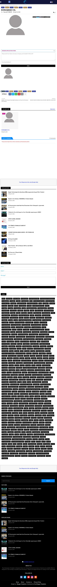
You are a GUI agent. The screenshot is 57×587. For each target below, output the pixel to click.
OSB (26, 413)
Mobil (16, 403)
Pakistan (51, 413)
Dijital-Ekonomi (50, 336)
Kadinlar (45, 382)
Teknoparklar (27, 436)
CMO (44, 327)
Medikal (37, 396)
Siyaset (27, 429)
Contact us (29, 582)
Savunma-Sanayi (27, 422)
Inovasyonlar (47, 375)
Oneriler (44, 410)
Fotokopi (20, 355)
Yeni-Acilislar (48, 451)
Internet (10, 377)
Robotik (11, 420)
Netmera (5, 408)
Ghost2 (11, 7)
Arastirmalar (22, 305)
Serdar (11, 425)
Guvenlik (5, 367)
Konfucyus (31, 386)
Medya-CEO (51, 396)
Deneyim (15, 334)
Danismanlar (36, 332)
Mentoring (38, 398)
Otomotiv (31, 413)
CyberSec (20, 332)
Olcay (11, 410)
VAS (53, 444)
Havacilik (5, 370)
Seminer (5, 425)
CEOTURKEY (30, 322)
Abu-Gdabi (17, 298)
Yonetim (18, 455)
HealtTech (12, 370)
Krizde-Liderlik (39, 386)
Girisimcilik (20, 363)
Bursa (27, 317)
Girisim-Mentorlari (49, 360)
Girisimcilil (50, 363)
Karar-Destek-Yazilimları (27, 384)
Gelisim (16, 358)
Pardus (4, 415)
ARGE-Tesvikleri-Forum (39, 305)
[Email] (22, 94)
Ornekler (15, 413)
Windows (49, 446)
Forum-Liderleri (13, 355)
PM (44, 415)
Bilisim (30, 313)
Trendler (28, 441)
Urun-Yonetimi (33, 444)
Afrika (19, 301)
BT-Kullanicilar (47, 315)
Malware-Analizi (6, 396)
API (16, 305)
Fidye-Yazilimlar (40, 351)
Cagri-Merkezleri (37, 320)
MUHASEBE (5, 405)
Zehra (49, 455)
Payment (31, 415)
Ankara (4, 305)
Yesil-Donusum (24, 453)
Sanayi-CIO (11, 422)
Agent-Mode (25, 301)
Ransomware (48, 417)
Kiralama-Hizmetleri (46, 384)
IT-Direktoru (40, 379)
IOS (16, 377)
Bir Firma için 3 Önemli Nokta (15, 252)
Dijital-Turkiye (40, 339)
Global (11, 365)
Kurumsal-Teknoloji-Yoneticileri (33, 389)
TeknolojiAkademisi (7, 436)
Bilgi (32, 310)
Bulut (22, 317)
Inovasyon (29, 375)
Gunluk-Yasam (47, 365)
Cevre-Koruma (6, 324)
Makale (17, 394)
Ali (40, 303)
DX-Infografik (45, 341)
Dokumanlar (10, 341)
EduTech (14, 344)
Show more (52, 109)
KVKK (52, 389)
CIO (13, 327)
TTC (34, 441)
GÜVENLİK (12, 367)
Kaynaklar (37, 384)
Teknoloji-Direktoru (50, 434)
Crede (20, 329)
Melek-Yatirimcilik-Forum (8, 398)
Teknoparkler (36, 436)
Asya (48, 305)
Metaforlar (48, 401)
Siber (4, 427)
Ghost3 (16, 7)
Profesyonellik (19, 417)
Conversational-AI (7, 329)
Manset (14, 396)
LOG (50, 391)
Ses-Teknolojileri (25, 425)
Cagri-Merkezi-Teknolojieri (25, 320)
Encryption (36, 346)
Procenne (11, 417)
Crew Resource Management (37, 329)
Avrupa (10, 308)
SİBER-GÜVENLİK (21, 427)
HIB (18, 370)
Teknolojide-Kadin (18, 436)
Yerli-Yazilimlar (15, 453)
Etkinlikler (48, 348)
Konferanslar (23, 386)
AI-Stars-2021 (6, 303)
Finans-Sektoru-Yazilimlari (8, 353)
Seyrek (48, 425)
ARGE (29, 305)
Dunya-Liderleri (25, 341)
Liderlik (29, 391)
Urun (26, 444)
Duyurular (33, 341)
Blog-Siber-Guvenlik (24, 315)
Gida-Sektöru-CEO (27, 360)
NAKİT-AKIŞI (38, 405)
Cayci (12, 322)
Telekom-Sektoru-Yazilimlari (19, 439)
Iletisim (25, 372)
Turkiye (4, 444)
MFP (4, 403)
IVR (25, 382)
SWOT (11, 434)
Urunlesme (47, 444)
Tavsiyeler (23, 434)
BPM (32, 315)
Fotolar (27, 355)
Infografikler (14, 375)
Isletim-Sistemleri (14, 379)
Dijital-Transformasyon (29, 339)
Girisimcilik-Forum (28, 363)
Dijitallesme (48, 339)
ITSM (20, 382)
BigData (20, 310)
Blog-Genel (15, 315)
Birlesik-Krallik (46, 313)
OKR (52, 408)
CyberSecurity (27, 332)
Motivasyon (48, 403)
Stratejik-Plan (36, 432)
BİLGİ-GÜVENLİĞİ (49, 310)
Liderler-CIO (22, 391)
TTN (44, 441)
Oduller (32, 408)
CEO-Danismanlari (20, 322)
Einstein (19, 346)
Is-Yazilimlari (41, 377)
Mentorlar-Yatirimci (39, 401)
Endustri (50, 346)
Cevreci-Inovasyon (36, 324)
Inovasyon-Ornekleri (38, 375)
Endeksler (44, 346)
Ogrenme (46, 408)
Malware (49, 394)
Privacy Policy (37, 582)
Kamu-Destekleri (15, 384)
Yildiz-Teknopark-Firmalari (43, 453)
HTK (4, 372)
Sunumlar (5, 434)
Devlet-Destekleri (21, 336)
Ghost (3, 7)
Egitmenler (12, 346)
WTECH (10, 448)
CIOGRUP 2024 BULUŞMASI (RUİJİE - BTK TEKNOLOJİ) (21, 232)
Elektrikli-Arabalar (27, 346)
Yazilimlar (29, 451)
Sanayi (4, 422)
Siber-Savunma (44, 427)
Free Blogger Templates (40, 584)
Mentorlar (45, 398)
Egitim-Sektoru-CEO (45, 344)
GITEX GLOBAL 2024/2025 (14, 218)
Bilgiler (13, 313)
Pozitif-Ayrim (51, 415)
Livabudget (36, 391)
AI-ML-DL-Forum (50, 301)
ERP (25, 348)
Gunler (39, 365)
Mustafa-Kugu (14, 405)
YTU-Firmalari (33, 455)
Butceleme (49, 317)
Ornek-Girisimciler (7, 413)
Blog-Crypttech (6, 315)
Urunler (40, 444)
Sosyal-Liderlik (35, 429)
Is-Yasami (34, 377)
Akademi (14, 303)
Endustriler (13, 348)
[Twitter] (13, 94)
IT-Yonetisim (13, 382)
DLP (4, 341)
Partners (11, 415)
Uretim (20, 444)
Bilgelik (27, 310)
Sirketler (21, 429)
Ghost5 (25, 7)
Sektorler (49, 422)
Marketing (21, 396)
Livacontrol (43, 391)
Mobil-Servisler (34, 403)
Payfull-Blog (24, 415)
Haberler (19, 367)
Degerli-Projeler (6, 334)
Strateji (29, 432)
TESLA (35, 439)
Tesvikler (42, 439)
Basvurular (14, 310)
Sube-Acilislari (45, 432)
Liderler (14, 391)
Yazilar (50, 448)
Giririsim (35, 360)
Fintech (29, 353)
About (22, 582)
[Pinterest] (19, 94)
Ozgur (37, 413)
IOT (20, 377)
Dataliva (51, 332)
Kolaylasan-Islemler (14, 386)
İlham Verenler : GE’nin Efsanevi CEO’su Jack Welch (20, 245)
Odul (26, 408)
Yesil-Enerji (32, 453)
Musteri (21, 405)
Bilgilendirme (6, 313)
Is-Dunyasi (26, 377)
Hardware (49, 367)
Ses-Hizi (17, 425)
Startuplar (18, 432)
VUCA (43, 446)
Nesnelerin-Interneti (49, 405)
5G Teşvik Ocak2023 (12, 239)
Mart (27, 396)
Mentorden (30, 398)
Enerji (19, 348)
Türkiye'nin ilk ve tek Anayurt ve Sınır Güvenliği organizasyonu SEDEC (24, 212)
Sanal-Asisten (49, 420)
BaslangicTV (6, 310)
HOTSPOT (31, 370)
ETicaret (30, 348)
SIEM (52, 427)
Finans (48, 351)
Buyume (5, 320)
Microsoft (10, 403)
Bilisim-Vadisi (37, 313)
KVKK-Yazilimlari (6, 391)
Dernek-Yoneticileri (44, 334)
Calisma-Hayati (47, 320)
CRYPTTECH (6, 332)
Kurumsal (22, 389)
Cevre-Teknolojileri (16, 324)
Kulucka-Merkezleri (7, 389)
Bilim (19, 313)
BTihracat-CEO (14, 317)
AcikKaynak (5, 301)
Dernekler (5, 336)
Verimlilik (20, 446)
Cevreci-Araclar (26, 324)
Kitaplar (5, 386)
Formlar (5, 355)
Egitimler (5, 346)
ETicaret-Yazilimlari (39, 348)
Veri (4, 446)
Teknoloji (30, 434)
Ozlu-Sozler (44, 413)
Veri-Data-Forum (11, 446)
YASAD (32, 448)
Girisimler (5, 365)
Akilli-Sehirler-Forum (33, 303)
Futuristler (40, 355)
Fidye (33, 351)
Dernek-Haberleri (33, 334)
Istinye (29, 379)
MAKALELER (24, 394)
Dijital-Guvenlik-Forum (7, 339)
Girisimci (5, 363)
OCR (11, 408)
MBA (32, 396)
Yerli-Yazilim (5, 453)
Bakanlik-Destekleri (32, 308)
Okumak (5, 410)
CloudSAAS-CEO (36, 327)
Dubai (17, 341)
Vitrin (38, 446)
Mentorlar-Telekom (29, 401)
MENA (17, 398)
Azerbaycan (17, 308)
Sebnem (36, 422)
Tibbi (48, 439)
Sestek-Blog (41, 425)
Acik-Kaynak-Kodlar (35, 298)
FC (22, 351)
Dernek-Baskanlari (23, 334)
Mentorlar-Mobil (18, 401)
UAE (10, 444)
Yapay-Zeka (17, 448)
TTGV (39, 441)
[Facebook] (10, 94)
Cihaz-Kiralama (6, 327)
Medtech (44, 396)
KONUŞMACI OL (5, 130)
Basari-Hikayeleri (42, 308)
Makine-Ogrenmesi (34, 394)
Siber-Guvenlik (12, 427)
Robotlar (18, 420)
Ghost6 (7, 6)
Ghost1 (7, 7)
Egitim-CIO (27, 344)
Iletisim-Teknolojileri (44, 372)
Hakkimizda (41, 367)
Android (52, 303)
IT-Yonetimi (5, 382)
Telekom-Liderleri (6, 439)
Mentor (23, 398)
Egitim (20, 344)
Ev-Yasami (5, 351)
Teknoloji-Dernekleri (39, 434)
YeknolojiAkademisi (39, 451)
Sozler (4, 432)
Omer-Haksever (18, 410)
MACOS (11, 394)
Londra (4, 394)
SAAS (36, 420)
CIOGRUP (28, 327)
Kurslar (15, 389)
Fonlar (49, 353)
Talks (17, 434)
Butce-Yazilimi (40, 317)
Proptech (41, 417)
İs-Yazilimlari (49, 377)
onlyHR (50, 410)
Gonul (22, 365)
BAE (24, 308)
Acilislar (12, 301)
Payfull (17, 415)
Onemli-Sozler (37, 410)
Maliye (42, 394)
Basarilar (51, 308)
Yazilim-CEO (12, 451)
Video (26, 446)
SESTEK (34, 425)
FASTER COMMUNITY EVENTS (41, 17)
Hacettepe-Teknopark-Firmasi (30, 367)
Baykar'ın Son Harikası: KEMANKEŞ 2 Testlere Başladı (20, 198)
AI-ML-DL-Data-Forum (39, 301)
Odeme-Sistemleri (18, 408)
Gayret (52, 355)
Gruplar (28, 365)
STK (24, 432)
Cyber (13, 332)
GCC (4, 358)
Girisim (41, 360)
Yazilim (4, 451)
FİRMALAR (43, 353)
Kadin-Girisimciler (37, 382)
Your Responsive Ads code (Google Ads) (28, 182)
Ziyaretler (5, 458)
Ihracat (9, 372)
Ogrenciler (39, 408)
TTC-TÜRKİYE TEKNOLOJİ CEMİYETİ (16, 225)
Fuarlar (33, 355)
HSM (49, 370)
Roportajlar (25, 420)
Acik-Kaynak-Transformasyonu (48, 298)
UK (15, 444)
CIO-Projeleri (20, 327)
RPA (31, 420)
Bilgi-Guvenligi (39, 310)
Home (2, 6)
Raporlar (5, 420)
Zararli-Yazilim (42, 455)
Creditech (26, 329)
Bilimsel (24, 313)
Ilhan (52, 372)
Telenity (29, 439)
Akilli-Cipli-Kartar (22, 303)
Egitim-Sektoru (35, 344)
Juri (29, 382)
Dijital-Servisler (19, 339)
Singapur (14, 429)
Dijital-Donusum (40, 336)
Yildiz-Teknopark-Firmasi (8, 455)
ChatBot (45, 324)
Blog (53, 313)
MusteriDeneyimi (29, 405)
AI (31, 301)
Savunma (19, 422)
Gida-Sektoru (17, 360)
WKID (4, 448)
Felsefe (27, 351)
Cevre (37, 322)
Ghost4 (20, 7)
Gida (10, 360)
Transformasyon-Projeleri (18, 441)
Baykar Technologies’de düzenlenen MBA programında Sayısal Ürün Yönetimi (26, 192)
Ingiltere (21, 375)
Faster (17, 351)
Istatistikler (23, 379)
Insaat (4, 377)
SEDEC (42, 422)
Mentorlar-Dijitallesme (7, 401)
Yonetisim (25, 455)
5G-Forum (10, 298)
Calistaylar (5, 322)
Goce (17, 365)
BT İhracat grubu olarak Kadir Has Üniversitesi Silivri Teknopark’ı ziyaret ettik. (26, 205)
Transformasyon (6, 441)
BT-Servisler (5, 317)
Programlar (27, 417)
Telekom (43, 436)
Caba (11, 320)
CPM (15, 329)
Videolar (32, 446)
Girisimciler (12, 363)
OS (21, 413)
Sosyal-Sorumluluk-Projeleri (46, 429)
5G (4, 298)
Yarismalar (25, 448)
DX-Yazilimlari (6, 344)
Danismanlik (44, 332)
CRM (48, 329)
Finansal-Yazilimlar (21, 353)
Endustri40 (5, 348)
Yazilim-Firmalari (21, 451)
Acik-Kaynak (24, 298)
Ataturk (4, 308)
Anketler (11, 305)
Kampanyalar (6, 384)
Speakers (11, 432)
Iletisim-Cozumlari (33, 372)
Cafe (16, 320)
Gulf (34, 365)
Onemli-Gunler (28, 410)
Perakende (39, 415)
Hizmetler (24, 370)
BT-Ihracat (39, 315)
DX (39, 341)
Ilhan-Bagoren (6, 375)
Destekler (12, 336)
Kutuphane (45, 389)
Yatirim (38, 448)
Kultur (46, 386)
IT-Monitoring (48, 379)
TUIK (49, 441)
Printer (4, 417)
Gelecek (10, 358)
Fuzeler (46, 355)
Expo (12, 351)
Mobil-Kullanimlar (24, 403)
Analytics (46, 303)
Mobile (41, 403)
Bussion (33, 317)
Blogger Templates (21, 584)
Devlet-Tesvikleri (31, 336)
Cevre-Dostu (43, 322)
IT (34, 379)
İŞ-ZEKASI (5, 379)
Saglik (42, 420)
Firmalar (35, 353)
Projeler (34, 417)
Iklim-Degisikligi (17, 372)
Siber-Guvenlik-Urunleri (33, 427)
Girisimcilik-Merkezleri (40, 363)
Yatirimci (44, 448)
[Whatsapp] (16, 94)
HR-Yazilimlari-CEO (40, 370)
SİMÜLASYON (6, 429)
